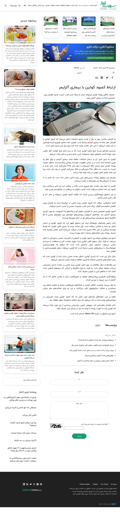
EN (25, 6)
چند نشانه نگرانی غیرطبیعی (24, 183)
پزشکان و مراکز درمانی (30, 5)
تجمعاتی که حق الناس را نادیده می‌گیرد (20, 407)
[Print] (96, 77)
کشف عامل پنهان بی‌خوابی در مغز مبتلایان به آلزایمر (95, 361)
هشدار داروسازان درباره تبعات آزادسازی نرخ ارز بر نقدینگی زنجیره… (107, 33)
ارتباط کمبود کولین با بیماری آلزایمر (87, 87)
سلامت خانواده (55, 5)
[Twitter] (107, 77)
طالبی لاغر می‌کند (29, 415)
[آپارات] (40, 484)
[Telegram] (101, 77)
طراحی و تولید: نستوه (105, 504)
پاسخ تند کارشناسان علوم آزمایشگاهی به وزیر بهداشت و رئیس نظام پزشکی (20, 398)
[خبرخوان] (27, 484)
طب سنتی (74, 5)
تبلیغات (95, 484)
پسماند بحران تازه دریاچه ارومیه (23, 433)
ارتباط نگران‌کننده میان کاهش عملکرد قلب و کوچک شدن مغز (92, 345)
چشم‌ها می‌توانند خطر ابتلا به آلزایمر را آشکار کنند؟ (96, 340)
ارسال (79, 436)
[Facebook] (112, 77)
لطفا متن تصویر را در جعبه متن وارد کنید (95, 424)
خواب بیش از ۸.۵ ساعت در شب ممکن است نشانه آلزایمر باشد (91, 350)
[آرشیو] (23, 484)
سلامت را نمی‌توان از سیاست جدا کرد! (51, 30)
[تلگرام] (37, 484)
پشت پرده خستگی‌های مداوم (24, 147)
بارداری (48, 5)
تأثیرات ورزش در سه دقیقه (25, 440)
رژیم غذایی (41, 5)
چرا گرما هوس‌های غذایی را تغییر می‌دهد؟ (20, 46)
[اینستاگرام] (34, 484)
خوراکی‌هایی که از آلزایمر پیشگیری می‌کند (99, 356)
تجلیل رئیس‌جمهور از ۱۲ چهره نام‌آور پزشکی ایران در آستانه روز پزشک (22, 449)
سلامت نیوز (108, 5)
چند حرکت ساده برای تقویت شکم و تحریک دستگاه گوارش (19, 356)
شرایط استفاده (85, 484)
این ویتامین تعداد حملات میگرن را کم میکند (21, 268)
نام (79, 379)
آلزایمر (79, 73)
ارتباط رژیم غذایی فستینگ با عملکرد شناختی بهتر (21, 228)
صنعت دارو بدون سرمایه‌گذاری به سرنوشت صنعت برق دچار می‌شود (23, 459)
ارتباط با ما (104, 484)
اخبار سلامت (93, 5)
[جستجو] (5, 5)
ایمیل (79, 392)
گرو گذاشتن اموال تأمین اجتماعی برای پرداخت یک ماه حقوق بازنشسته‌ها (89, 33)
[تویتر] (30, 484)
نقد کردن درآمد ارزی (29, 380)
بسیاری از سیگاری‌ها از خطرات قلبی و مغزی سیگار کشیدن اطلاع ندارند (19, 314)
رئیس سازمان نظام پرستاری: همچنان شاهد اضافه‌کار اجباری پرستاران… (70, 33)
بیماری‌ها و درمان (83, 5)
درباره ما (114, 484)
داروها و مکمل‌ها (65, 5)
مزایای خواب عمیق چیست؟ (24, 89)
